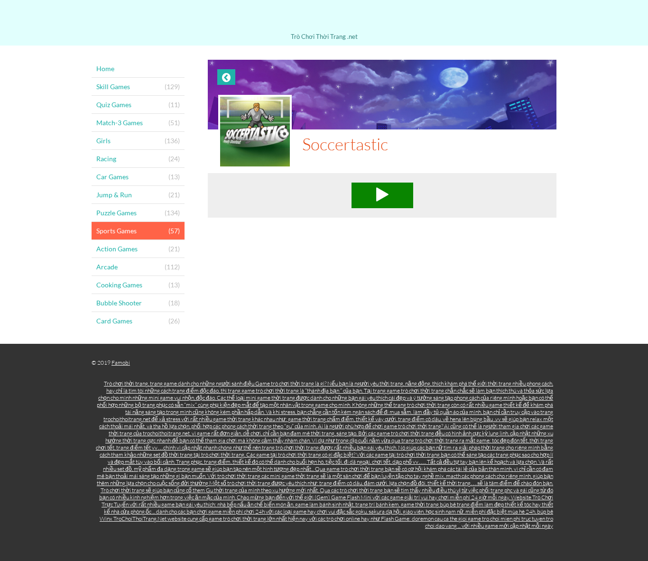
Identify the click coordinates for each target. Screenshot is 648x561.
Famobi (120, 362)
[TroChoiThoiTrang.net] (324, 18)
